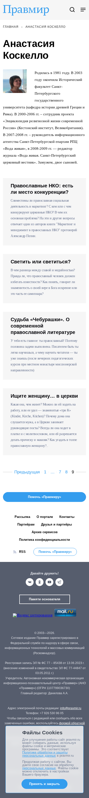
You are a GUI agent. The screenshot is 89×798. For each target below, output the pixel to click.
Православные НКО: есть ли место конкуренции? (42, 189)
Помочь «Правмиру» (55, 552)
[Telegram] (59, 582)
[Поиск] (72, 10)
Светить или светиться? (41, 261)
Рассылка (22, 517)
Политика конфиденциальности (44, 540)
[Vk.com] (30, 582)
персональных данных (39, 768)
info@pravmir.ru (70, 708)
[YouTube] (49, 582)
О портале (45, 517)
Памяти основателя (44, 599)
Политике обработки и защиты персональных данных (44, 754)
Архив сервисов (45, 532)
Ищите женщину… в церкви (44, 396)
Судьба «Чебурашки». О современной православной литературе (43, 326)
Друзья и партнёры (56, 524)
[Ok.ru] (40, 582)
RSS (22, 552)
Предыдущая (27, 472)
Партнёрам (26, 524)
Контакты (66, 517)
